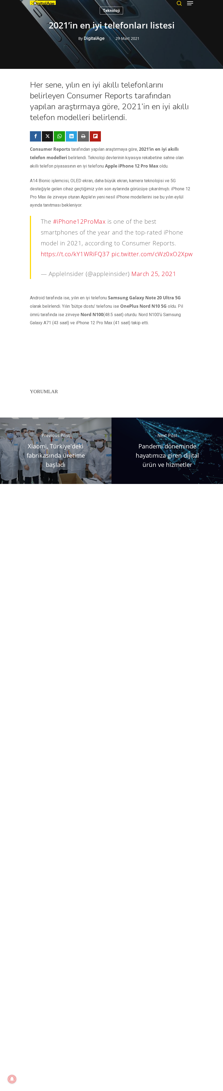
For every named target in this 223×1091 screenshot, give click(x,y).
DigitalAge (94, 38)
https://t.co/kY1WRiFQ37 (75, 254)
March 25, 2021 (153, 273)
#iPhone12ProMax (79, 221)
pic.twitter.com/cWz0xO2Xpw (152, 254)
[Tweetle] (47, 136)
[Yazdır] (83, 136)
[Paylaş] (35, 136)
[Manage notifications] (12, 1079)
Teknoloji (111, 10)
